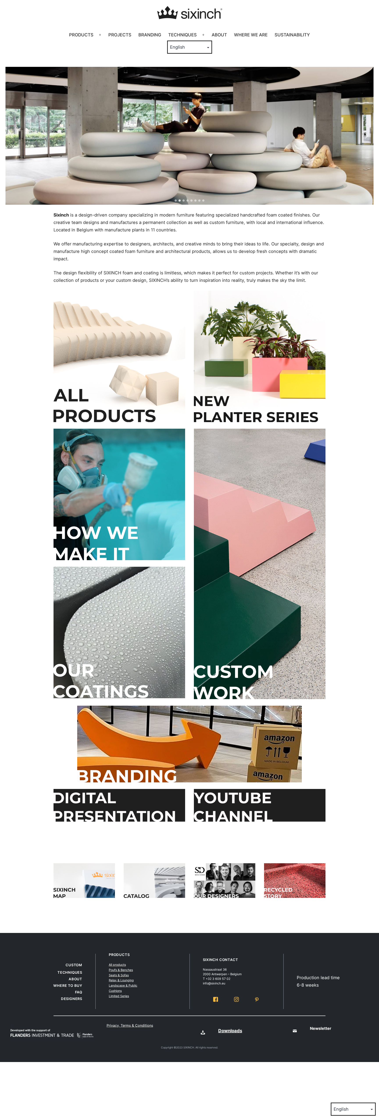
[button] (12, 135)
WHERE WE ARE (251, 34)
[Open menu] (100, 35)
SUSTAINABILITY (292, 34)
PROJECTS (119, 34)
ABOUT (219, 34)
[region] (189, 136)
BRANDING (149, 34)
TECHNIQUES (182, 34)
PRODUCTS (81, 34)
